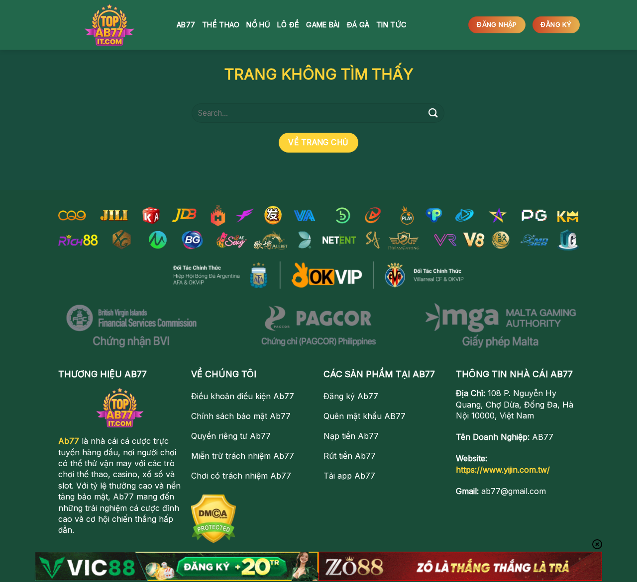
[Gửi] (433, 113)
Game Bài (322, 24)
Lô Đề (288, 24)
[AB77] (109, 25)
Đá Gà (358, 24)
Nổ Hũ (258, 24)
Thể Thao (220, 24)
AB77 (186, 24)
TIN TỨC (391, 24)
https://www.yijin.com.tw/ (503, 470)
